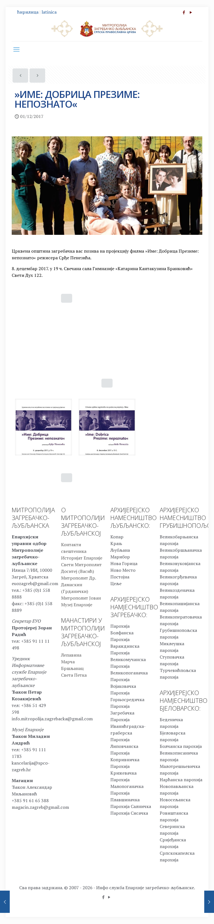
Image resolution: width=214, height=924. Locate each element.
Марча (68, 662)
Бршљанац (72, 668)
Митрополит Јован (81, 598)
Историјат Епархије (81, 558)
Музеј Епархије (76, 605)
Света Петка (74, 675)
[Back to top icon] (187, 912)
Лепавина (71, 655)
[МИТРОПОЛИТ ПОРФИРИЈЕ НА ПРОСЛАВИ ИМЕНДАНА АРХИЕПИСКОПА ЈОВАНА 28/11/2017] (5, 902)
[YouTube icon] (191, 12)
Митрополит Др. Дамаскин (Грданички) (78, 584)
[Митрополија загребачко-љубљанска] (107, 28)
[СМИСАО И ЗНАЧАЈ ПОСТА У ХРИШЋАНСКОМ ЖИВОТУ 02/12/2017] (209, 902)
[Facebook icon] (184, 12)
